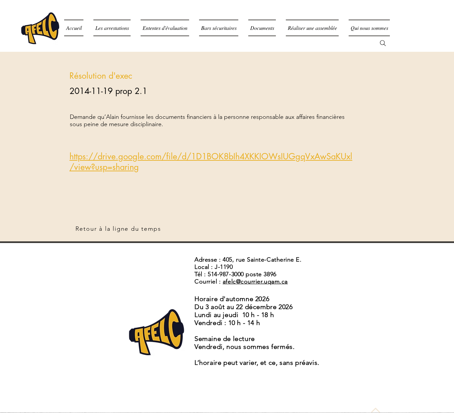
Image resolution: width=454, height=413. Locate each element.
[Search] (383, 43)
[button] (262, 28)
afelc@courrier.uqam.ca (255, 281)
